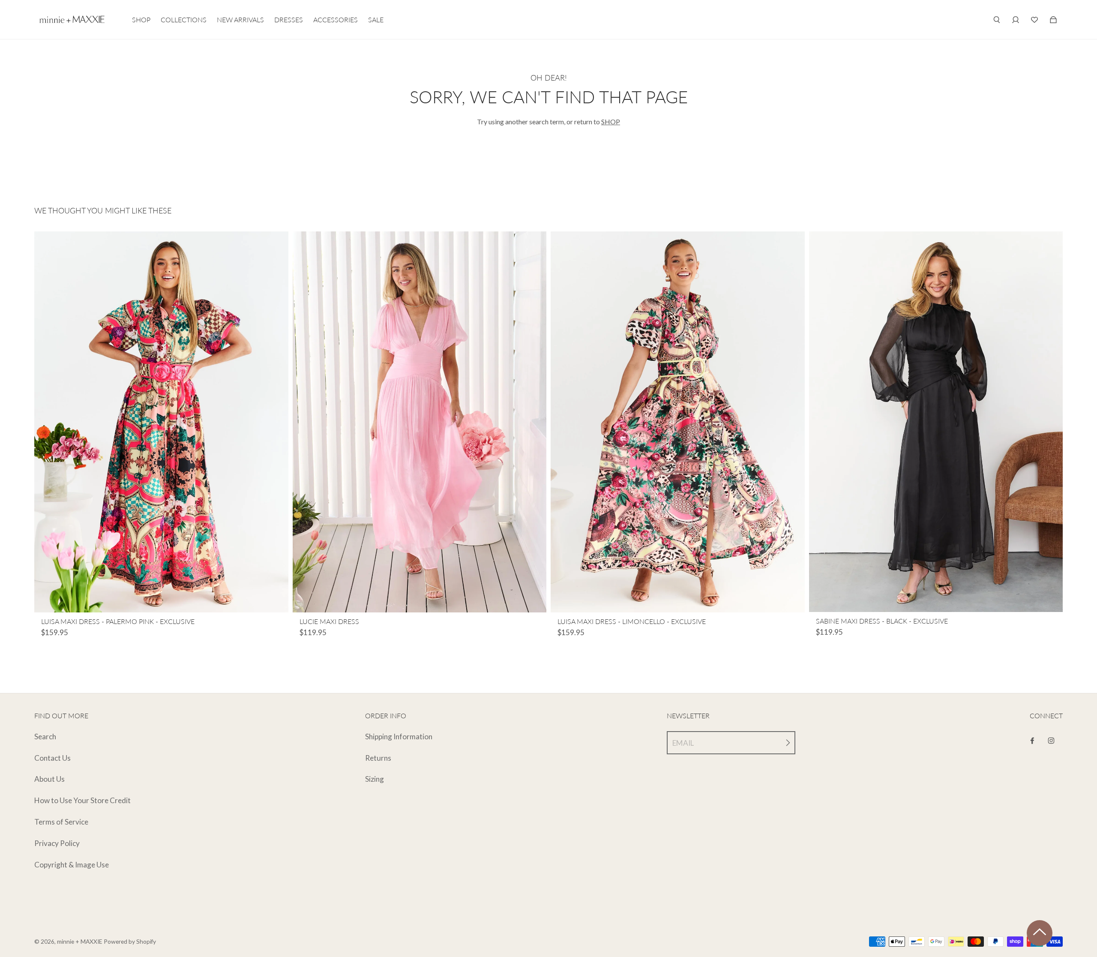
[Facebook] (1032, 740)
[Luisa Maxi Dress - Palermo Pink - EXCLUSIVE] (161, 421)
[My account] (1015, 19)
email (683, 742)
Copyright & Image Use (71, 864)
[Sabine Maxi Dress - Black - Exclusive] (936, 421)
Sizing (374, 778)
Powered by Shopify (130, 941)
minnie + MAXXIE (79, 941)
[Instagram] (1051, 740)
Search (45, 736)
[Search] (996, 19)
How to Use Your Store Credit (82, 800)
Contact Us (52, 757)
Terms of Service (61, 821)
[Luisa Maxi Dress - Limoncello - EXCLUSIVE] (678, 421)
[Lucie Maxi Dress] (420, 421)
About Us (49, 778)
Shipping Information (398, 736)
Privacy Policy (57, 843)
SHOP (610, 121)
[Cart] (1034, 19)
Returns (378, 757)
